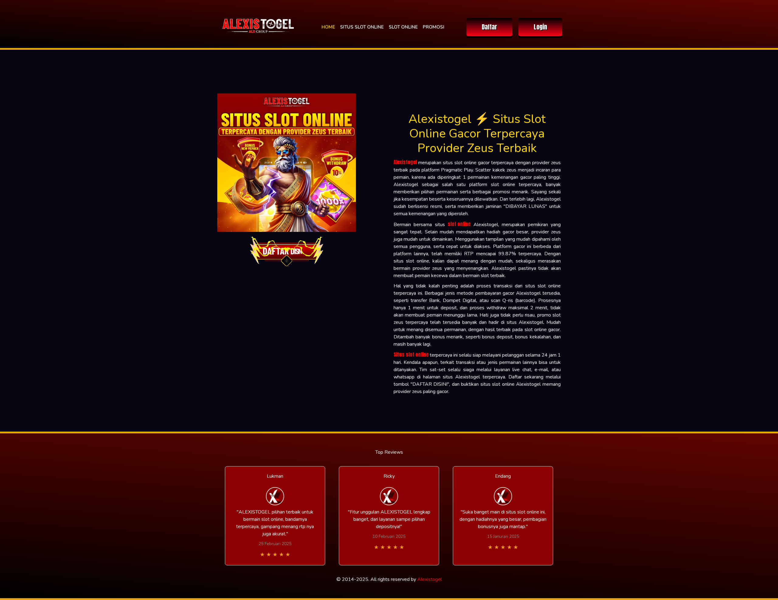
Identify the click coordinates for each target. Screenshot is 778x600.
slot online (459, 224)
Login (540, 27)
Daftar (489, 27)
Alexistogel (405, 162)
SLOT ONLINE (403, 27)
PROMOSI (433, 27)
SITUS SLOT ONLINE (362, 27)
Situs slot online (411, 354)
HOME (328, 27)
